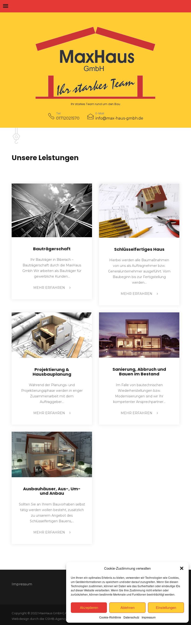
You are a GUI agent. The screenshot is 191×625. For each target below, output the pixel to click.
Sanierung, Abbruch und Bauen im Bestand (139, 371)
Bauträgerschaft (52, 249)
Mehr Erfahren (49, 288)
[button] (181, 568)
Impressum (149, 617)
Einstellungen (166, 607)
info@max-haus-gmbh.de (119, 118)
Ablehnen (127, 607)
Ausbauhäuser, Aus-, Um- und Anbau (52, 491)
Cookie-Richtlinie (110, 617)
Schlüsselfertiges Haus (139, 249)
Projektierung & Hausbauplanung (52, 372)
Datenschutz (131, 617)
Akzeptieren (89, 607)
